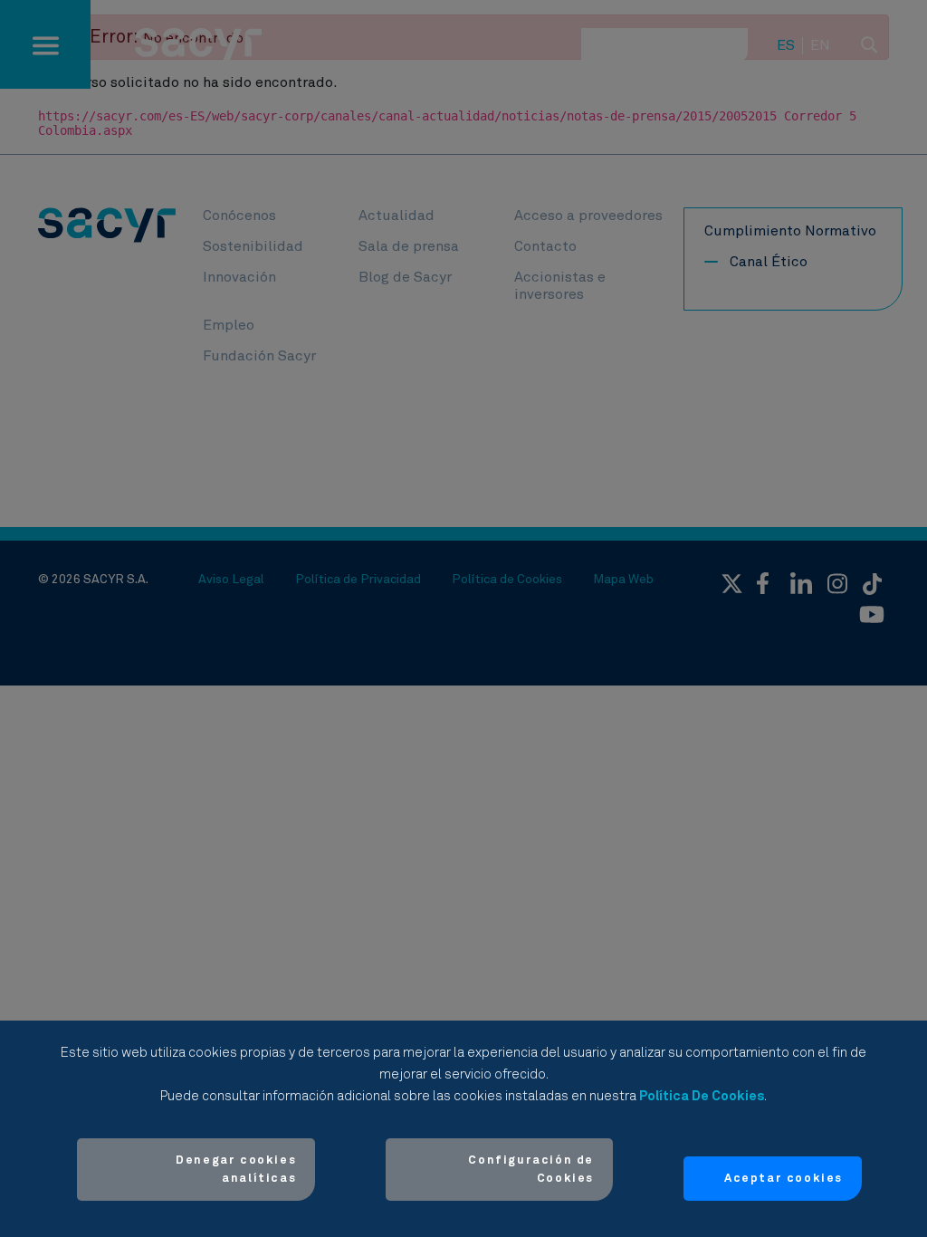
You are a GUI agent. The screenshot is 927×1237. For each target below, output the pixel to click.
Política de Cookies (701, 1096)
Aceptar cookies (783, 1178)
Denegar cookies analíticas (236, 1169)
